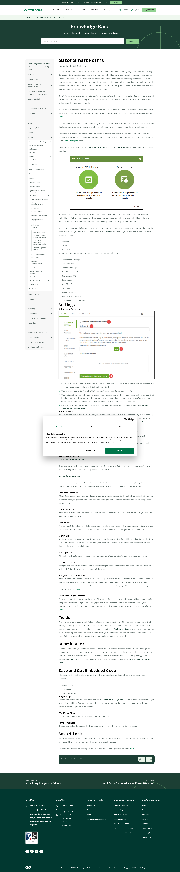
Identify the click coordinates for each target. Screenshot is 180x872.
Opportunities (33, 294)
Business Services (121, 814)
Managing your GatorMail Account (37, 203)
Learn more (116, 2)
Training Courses (149, 833)
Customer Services (94, 810)
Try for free (149, 10)
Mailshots (32, 156)
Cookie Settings (114, 868)
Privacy (92, 868)
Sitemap (102, 868)
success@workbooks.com (40, 810)
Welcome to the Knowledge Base (39, 68)
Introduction (33, 79)
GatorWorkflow (35, 280)
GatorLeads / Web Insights (36, 272)
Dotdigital (32, 289)
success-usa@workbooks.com (69, 811)
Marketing (91, 805)
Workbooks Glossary (36, 347)
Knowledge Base (40, 17)
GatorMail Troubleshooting (36, 262)
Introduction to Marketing (37, 142)
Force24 (31, 178)
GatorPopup (34, 284)
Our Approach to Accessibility (34, 85)
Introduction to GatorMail (39, 199)
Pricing (107, 10)
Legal (84, 868)
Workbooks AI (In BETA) (37, 109)
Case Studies (147, 828)
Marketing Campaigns (36, 145)
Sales (89, 814)
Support (145, 814)
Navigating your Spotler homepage (38, 191)
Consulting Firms (121, 805)
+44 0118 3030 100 (37, 806)
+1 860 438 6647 (67, 806)
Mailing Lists (33, 149)
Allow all (120, 451)
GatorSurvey (34, 277)
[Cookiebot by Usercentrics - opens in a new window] (125, 419)
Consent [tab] (59, 427)
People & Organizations (37, 318)
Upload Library (33, 160)
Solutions (68, 10)
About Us (94, 10)
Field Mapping (71, 141)
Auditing (31, 309)
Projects (31, 299)
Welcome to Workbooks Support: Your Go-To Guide (38, 93)
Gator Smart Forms (39, 232)
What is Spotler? (35, 186)
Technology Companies (123, 828)
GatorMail (33, 195)
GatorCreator (34, 268)
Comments (32, 313)
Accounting (118, 810)
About (144, 805)
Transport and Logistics (123, 833)
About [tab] (121, 427)
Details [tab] (90, 427)
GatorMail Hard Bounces (39, 215)
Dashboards (32, 328)
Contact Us (146, 837)
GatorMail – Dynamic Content (39, 248)
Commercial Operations (96, 819)
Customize (88, 451)
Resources (146, 810)
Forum (145, 819)
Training (31, 74)
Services (81, 10)
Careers (145, 824)
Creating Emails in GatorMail (37, 220)
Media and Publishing (122, 824)
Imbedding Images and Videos (43, 783)
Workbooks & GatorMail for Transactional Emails (39, 242)
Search (132, 41)
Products (55, 10)
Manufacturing (120, 819)
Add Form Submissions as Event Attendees (40, 236)
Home (27, 17)
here (61, 117)
